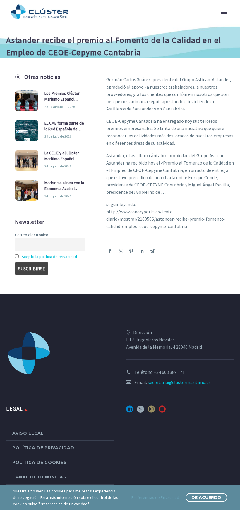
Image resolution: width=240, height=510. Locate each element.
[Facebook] (110, 251)
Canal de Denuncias (39, 477)
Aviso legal (28, 433)
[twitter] (140, 411)
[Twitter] (120, 251)
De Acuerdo (206, 497)
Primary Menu (224, 12)
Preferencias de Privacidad (155, 497)
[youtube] (162, 411)
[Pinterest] (131, 251)
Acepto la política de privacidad (49, 256)
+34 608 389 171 (169, 372)
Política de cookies (39, 462)
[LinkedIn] (141, 251)
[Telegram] (152, 251)
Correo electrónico (31, 234)
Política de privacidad (43, 447)
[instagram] (151, 411)
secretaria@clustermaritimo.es (179, 382)
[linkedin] (129, 411)
